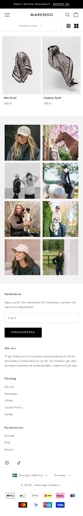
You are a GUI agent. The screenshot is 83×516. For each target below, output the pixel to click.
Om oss (9, 387)
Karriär (9, 414)
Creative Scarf (52, 98)
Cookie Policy (13, 407)
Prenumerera (23, 332)
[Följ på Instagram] (7, 462)
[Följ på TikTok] (19, 462)
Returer (9, 449)
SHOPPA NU (61, 4)
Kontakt (10, 436)
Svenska (60, 475)
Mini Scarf (10, 98)
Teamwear (11, 394)
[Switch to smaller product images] (76, 26)
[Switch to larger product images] (68, 26)
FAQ (7, 443)
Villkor (9, 400)
